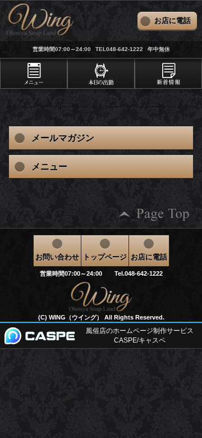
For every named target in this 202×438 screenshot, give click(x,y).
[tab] (33, 73)
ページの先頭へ (154, 214)
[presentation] (34, 73)
